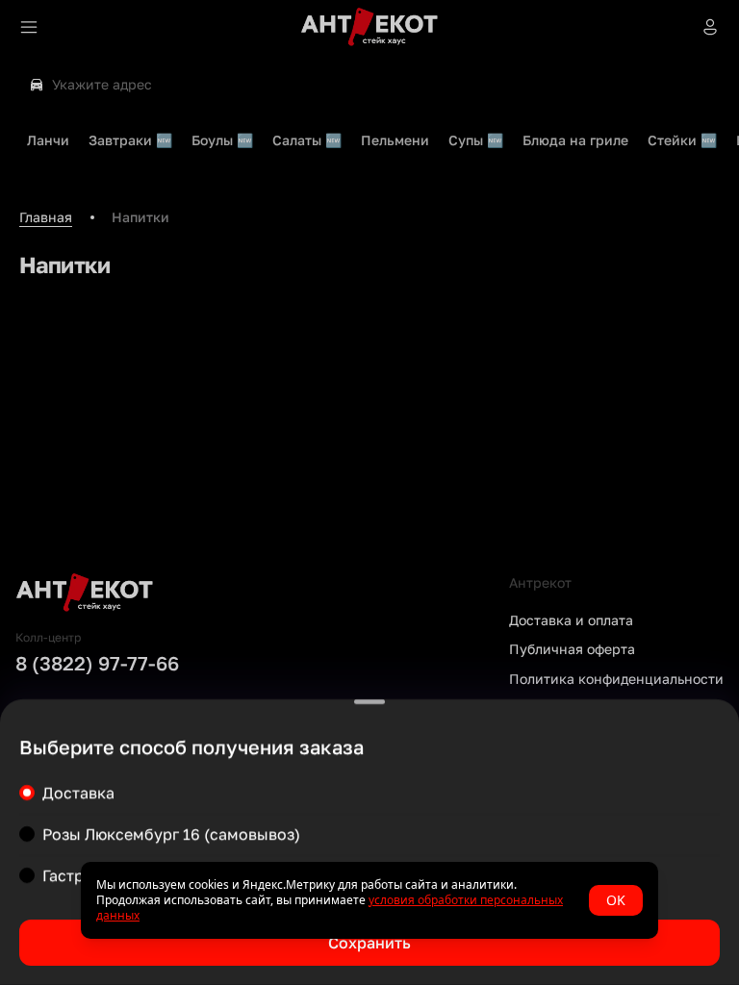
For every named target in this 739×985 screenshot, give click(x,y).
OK (615, 900)
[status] (369, 900)
